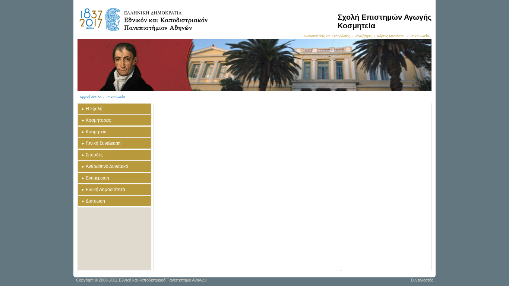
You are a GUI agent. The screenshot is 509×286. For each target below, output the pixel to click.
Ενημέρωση (97, 178)
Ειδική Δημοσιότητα (105, 189)
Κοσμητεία (96, 131)
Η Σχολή (94, 108)
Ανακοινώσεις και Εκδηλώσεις (326, 36)
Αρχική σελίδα (90, 97)
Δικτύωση (95, 201)
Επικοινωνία (419, 36)
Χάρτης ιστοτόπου (390, 36)
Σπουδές (94, 155)
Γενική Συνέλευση (103, 143)
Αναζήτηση (363, 36)
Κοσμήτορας (98, 120)
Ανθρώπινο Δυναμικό (107, 166)
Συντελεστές (422, 280)
